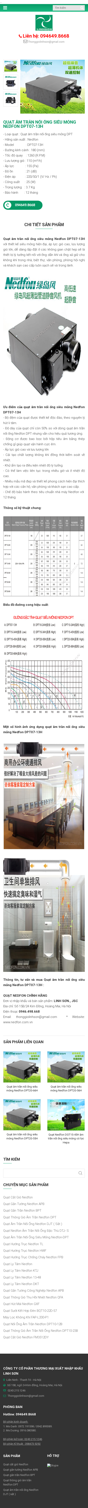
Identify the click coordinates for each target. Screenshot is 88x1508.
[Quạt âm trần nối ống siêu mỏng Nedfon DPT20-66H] (22, 1066)
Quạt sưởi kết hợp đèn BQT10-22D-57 (30, 1311)
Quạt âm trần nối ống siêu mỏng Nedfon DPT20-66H (22, 1088)
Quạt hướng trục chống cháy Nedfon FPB (33, 1257)
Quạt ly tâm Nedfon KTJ (20, 1271)
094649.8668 (25, 205)
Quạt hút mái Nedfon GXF (21, 1304)
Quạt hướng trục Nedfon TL (23, 1244)
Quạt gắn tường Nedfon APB (23, 1204)
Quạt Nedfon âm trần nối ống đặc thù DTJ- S (36, 1231)
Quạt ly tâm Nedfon (17, 1264)
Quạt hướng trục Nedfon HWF (24, 1251)
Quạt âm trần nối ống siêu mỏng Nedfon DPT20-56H (66, 1088)
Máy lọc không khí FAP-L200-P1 (26, 1317)
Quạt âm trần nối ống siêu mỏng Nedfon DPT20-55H (22, 1136)
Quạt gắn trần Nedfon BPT (22, 1210)
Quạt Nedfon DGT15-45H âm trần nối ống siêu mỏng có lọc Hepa (66, 1138)
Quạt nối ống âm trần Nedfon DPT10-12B (32, 1324)
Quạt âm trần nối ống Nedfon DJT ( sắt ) (32, 1224)
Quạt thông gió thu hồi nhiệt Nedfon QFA (33, 1297)
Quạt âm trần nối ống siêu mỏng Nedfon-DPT (36, 1237)
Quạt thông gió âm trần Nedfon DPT (29, 1217)
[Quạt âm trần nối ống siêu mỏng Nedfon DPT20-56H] (66, 1066)
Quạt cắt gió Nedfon (18, 1197)
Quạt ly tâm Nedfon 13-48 (22, 1277)
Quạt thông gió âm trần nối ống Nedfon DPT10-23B (40, 1331)
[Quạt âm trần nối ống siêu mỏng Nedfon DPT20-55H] (22, 1114)
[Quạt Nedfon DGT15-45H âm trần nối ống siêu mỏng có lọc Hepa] (66, 1114)
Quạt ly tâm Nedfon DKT (21, 1284)
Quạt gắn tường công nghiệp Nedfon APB (33, 1290)
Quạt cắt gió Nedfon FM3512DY (26, 1337)
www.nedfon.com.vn (18, 1022)
